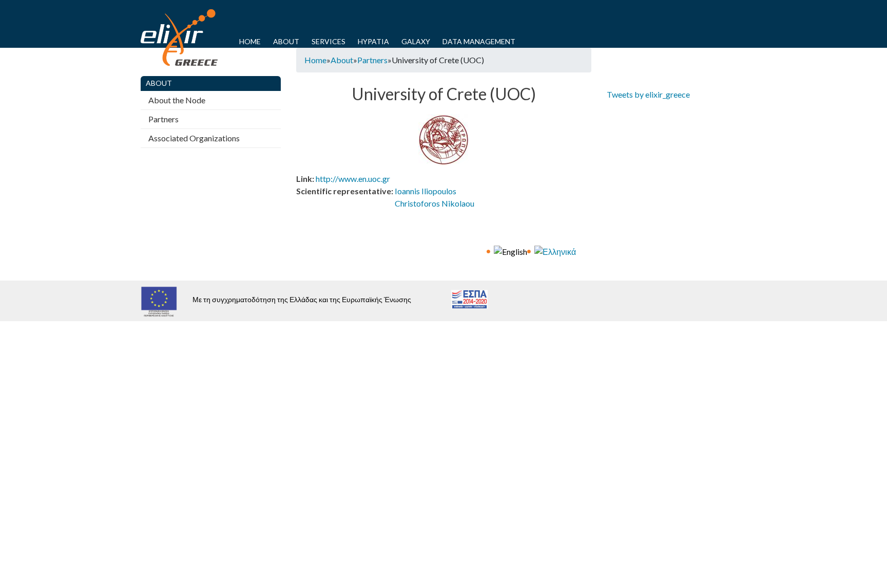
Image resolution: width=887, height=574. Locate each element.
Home (250, 41)
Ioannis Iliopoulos (425, 191)
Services (328, 41)
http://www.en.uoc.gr (353, 178)
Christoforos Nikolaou (434, 203)
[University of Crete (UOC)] (510, 250)
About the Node (176, 100)
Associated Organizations (194, 138)
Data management (478, 41)
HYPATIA (373, 41)
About (286, 41)
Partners (372, 60)
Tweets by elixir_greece (648, 94)
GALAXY (415, 41)
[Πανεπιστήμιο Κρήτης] (555, 250)
